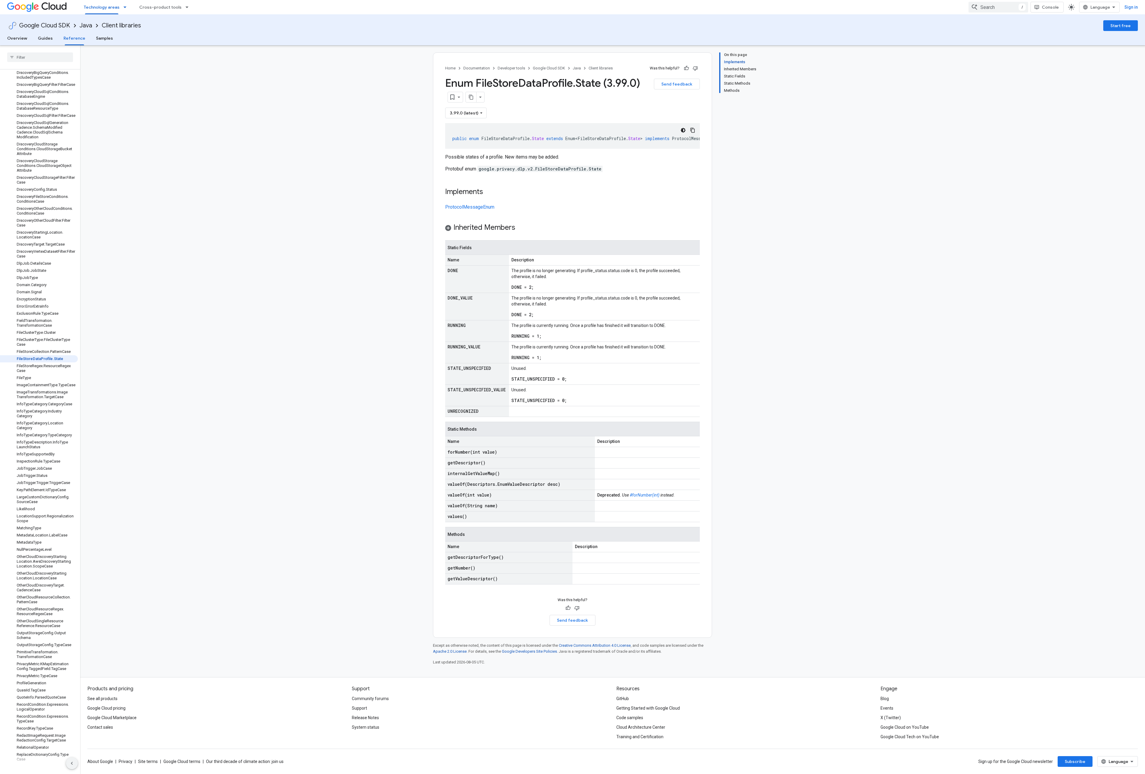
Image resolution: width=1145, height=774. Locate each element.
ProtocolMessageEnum (469, 207)
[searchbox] (40, 57)
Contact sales (100, 727)
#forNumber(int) (645, 495)
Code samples (629, 717)
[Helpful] (686, 68)
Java (86, 25)
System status (365, 727)
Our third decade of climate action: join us (245, 761)
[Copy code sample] (692, 130)
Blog (885, 698)
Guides (45, 38)
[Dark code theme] (683, 130)
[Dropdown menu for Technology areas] (127, 7)
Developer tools (511, 68)
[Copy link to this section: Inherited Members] (521, 228)
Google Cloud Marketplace (112, 717)
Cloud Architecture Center (640, 727)
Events (887, 708)
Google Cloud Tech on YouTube (910, 736)
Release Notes (365, 717)
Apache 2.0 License (450, 651)
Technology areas (102, 7)
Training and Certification (639, 736)
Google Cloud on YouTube (905, 727)
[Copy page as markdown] (471, 97)
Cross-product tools (160, 7)
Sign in (1131, 7)
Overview (17, 38)
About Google (100, 761)
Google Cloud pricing (106, 708)
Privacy (125, 761)
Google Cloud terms (181, 761)
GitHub (622, 698)
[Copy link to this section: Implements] (489, 192)
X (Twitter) (891, 717)
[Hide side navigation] (72, 763)
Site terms (148, 761)
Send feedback (676, 84)
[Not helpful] (695, 68)
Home (450, 68)
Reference (74, 38)
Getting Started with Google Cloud (648, 708)
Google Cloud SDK (44, 25)
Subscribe (1075, 761)
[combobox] (998, 7)
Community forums (370, 698)
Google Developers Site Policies (529, 651)
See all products (102, 698)
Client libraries (121, 25)
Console (1050, 7)
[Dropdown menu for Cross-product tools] (189, 7)
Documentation (476, 68)
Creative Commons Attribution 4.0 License (595, 645)
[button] (572, 228)
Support (359, 708)
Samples (104, 38)
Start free (1120, 25)
